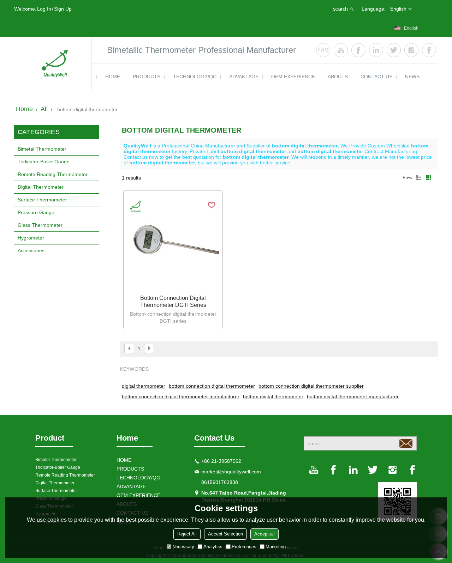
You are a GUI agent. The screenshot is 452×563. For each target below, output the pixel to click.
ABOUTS (338, 76)
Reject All (187, 534)
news (412, 76)
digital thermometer (143, 386)
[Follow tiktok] (429, 50)
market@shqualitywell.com (231, 471)
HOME (112, 76)
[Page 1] (129, 348)
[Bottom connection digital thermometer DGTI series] (173, 243)
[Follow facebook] (358, 50)
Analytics (212, 546)
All (44, 109)
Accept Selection (225, 534)
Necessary (183, 546)
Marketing (276, 546)
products (146, 76)
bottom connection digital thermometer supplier (311, 386)
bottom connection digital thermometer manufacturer (180, 396)
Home (24, 109)
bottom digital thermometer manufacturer (353, 396)
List (418, 177)
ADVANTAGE (243, 76)
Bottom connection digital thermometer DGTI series (173, 301)
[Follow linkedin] (376, 50)
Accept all (264, 534)
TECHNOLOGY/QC (194, 76)
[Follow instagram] (411, 50)
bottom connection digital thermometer (212, 386)
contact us (376, 76)
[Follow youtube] (341, 50)
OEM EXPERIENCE (293, 76)
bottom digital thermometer (273, 396)
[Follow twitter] (394, 50)
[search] (344, 8)
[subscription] (405, 443)
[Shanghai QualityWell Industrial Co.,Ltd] (53, 63)
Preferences (244, 546)
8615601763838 (219, 482)
